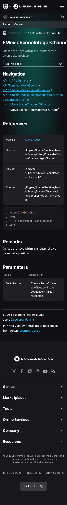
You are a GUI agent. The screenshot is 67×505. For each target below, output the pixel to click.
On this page (13, 63)
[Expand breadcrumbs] (26, 33)
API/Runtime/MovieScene (20, 85)
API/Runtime (19, 80)
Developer (14, 33)
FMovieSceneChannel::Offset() (29, 104)
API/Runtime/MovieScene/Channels (26, 90)
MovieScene (32, 139)
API (5, 80)
